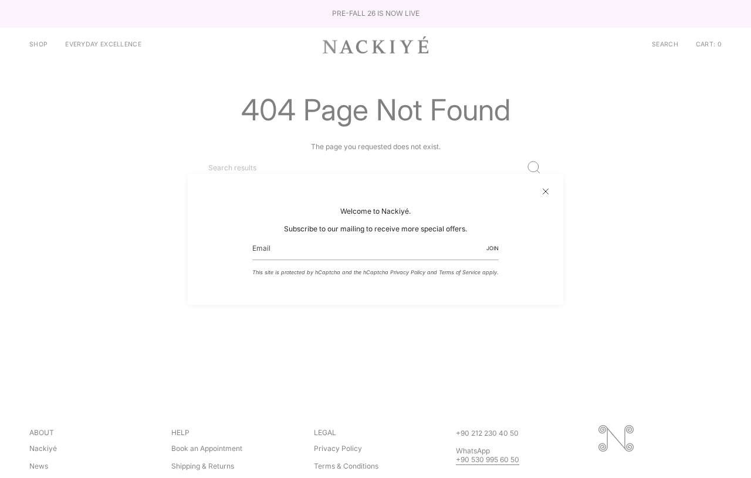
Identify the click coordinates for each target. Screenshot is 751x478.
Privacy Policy (407, 272)
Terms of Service (460, 272)
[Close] (546, 191)
